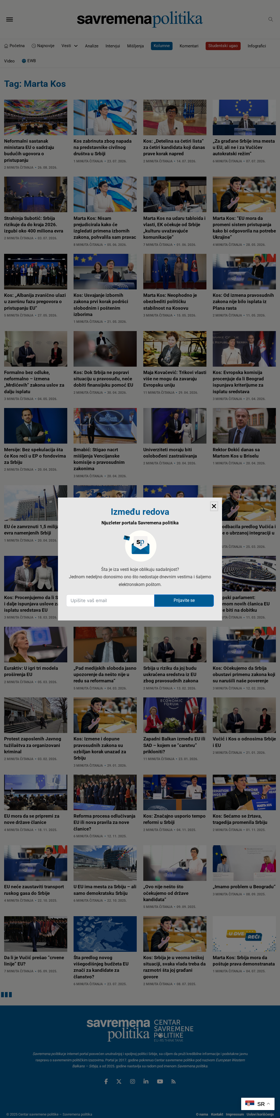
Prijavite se (184, 600)
